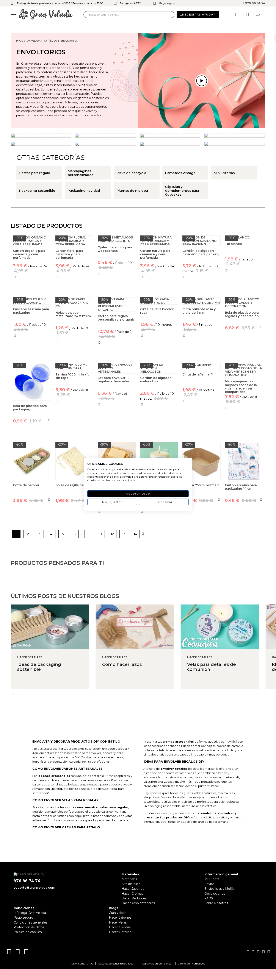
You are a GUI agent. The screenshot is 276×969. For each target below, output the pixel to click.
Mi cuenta (212, 879)
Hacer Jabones (133, 889)
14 (135, 534)
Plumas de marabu (132, 191)
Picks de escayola (131, 173)
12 (112, 534)
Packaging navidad (84, 191)
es (258, 14)
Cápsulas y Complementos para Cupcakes (182, 190)
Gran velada (117, 913)
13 (123, 534)
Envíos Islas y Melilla (219, 889)
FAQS (208, 898)
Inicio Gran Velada (28, 40)
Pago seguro (23, 917)
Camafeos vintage (180, 173)
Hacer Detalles (120, 932)
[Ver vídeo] (201, 80)
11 (100, 534)
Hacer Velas (118, 922)
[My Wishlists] (226, 14)
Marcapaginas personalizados (80, 173)
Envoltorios (69, 40)
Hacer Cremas (132, 894)
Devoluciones (214, 894)
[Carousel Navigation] (143, 694)
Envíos (209, 884)
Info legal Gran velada (30, 913)
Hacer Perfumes (134, 898)
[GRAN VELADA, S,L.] (51, 14)
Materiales (129, 879)
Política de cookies (28, 932)
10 (89, 534)
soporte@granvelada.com (34, 887)
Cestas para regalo (34, 173)
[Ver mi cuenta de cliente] (237, 14)
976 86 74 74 (254, 3)
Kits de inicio (131, 884)
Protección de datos (29, 927)
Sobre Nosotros (216, 903)
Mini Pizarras (224, 173)
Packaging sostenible (37, 191)
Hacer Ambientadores (138, 903)
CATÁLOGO (50, 40)
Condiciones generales (30, 922)
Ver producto (244, 289)
